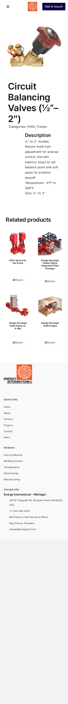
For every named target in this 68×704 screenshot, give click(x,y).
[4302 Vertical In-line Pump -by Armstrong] (18, 243)
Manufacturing (12, 479)
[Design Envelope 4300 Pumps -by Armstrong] (50, 306)
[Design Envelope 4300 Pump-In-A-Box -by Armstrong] (18, 306)
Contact (8, 431)
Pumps (42, 126)
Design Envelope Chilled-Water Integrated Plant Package (50, 264)
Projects (8, 425)
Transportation (12, 467)
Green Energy (11, 473)
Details (19, 279)
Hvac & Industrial (13, 455)
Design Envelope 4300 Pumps (50, 324)
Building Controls (13, 461)
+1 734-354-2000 (19, 511)
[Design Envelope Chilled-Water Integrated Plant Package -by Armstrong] (50, 243)
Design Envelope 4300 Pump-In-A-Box (18, 326)
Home (7, 406)
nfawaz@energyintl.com (22, 529)
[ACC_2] (34, 43)
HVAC (31, 126)
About (7, 413)
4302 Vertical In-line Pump (18, 261)
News (7, 437)
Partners (8, 419)
